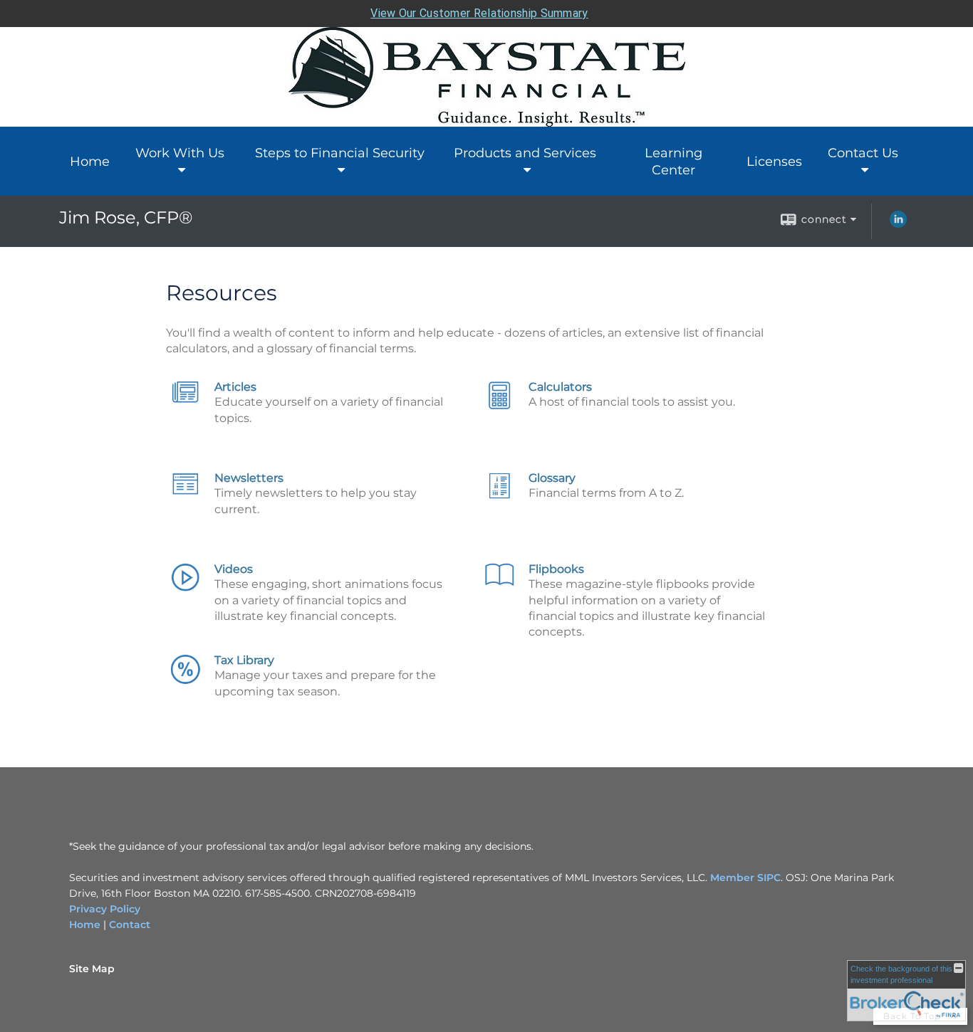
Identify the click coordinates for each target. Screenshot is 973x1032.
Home (90, 161)
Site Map (92, 968)
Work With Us (179, 153)
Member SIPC (744, 877)
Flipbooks (556, 569)
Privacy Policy (104, 908)
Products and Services (525, 153)
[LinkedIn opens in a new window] (898, 224)
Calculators (560, 387)
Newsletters (248, 478)
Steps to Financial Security (340, 153)
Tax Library (244, 660)
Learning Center (673, 161)
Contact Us (863, 153)
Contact (129, 924)
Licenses (774, 161)
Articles (235, 387)
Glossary (552, 478)
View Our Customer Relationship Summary (479, 13)
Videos (233, 569)
